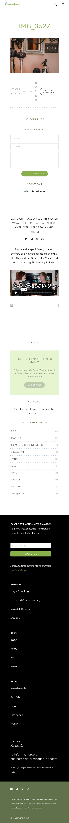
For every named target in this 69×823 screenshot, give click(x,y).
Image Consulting (19, 591)
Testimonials (16, 715)
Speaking (15, 618)
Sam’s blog (20, 570)
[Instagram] (42, 240)
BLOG (13, 431)
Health (13, 657)
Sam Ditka (15, 697)
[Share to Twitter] (36, 87)
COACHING (15, 438)
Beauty (13, 639)
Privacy (14, 724)
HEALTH (14, 466)
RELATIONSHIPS (18, 486)
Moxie (13, 666)
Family (13, 648)
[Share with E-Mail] (36, 100)
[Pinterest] (37, 240)
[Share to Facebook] (36, 83)
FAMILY (14, 459)
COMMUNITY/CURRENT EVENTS (26, 445)
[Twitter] (32, 240)
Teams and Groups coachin (24, 600)
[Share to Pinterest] (36, 91)
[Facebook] (26, 240)
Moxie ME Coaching (20, 609)
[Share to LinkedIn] (36, 96)
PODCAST (15, 479)
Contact (14, 706)
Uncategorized (17, 493)
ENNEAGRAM (17, 452)
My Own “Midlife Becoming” (34, 322)
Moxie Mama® (18, 688)
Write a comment (49, 91)
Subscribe (34, 385)
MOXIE (34, 317)
